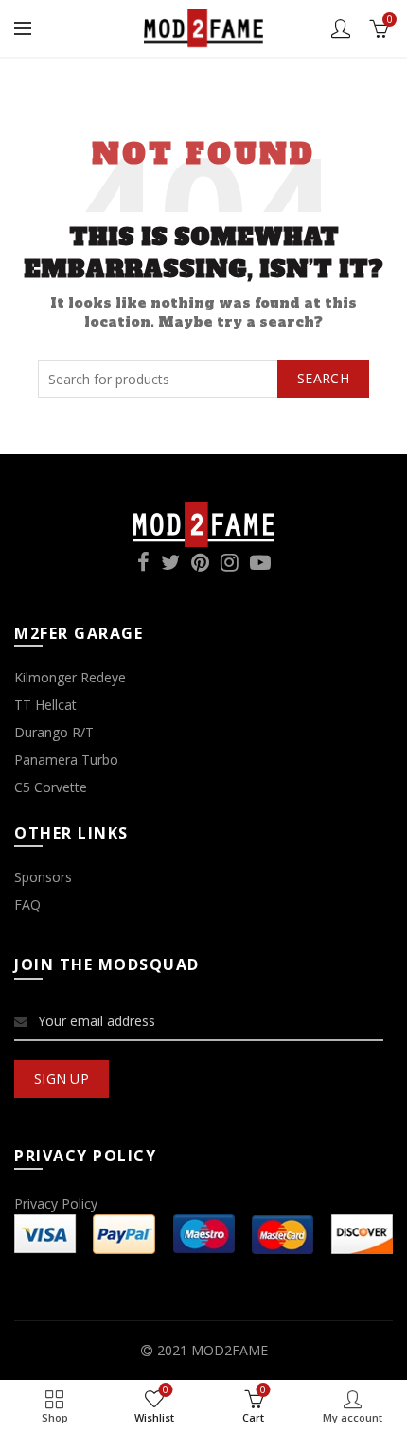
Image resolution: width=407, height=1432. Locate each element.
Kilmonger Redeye (70, 677)
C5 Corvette (50, 787)
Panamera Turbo (66, 760)
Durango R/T (54, 732)
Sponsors (43, 877)
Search (323, 378)
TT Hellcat (45, 705)
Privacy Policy (55, 1203)
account (341, 28)
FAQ (27, 904)
